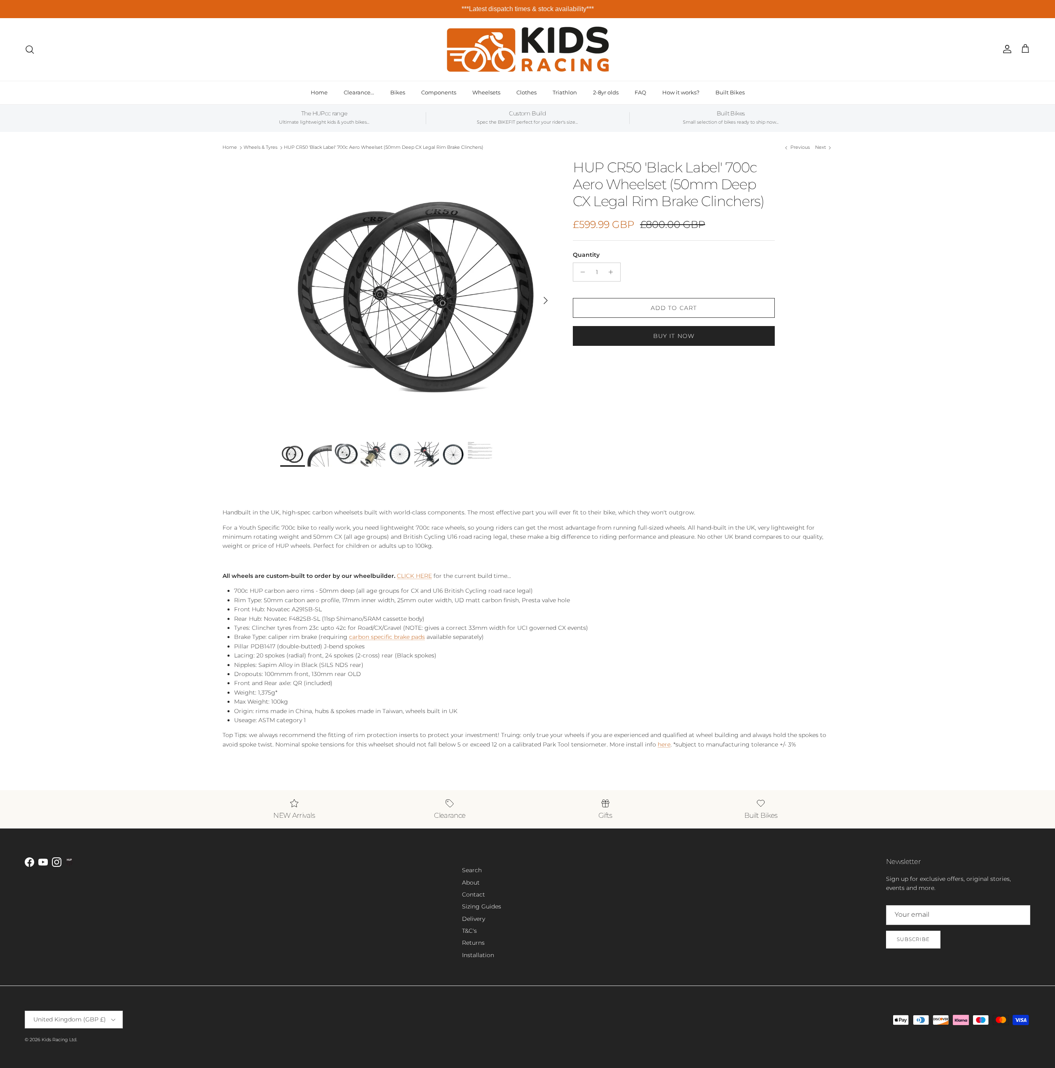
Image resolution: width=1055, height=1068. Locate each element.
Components (438, 92)
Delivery (473, 918)
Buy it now (673, 336)
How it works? (680, 92)
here (664, 744)
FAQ (640, 92)
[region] (527, 9)
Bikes (397, 92)
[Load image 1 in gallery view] (417, 296)
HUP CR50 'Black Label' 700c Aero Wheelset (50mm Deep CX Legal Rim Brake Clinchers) (383, 147)
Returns (473, 942)
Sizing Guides (481, 906)
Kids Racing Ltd (59, 1039)
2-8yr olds (606, 92)
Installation (478, 955)
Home (319, 92)
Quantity (586, 254)
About (471, 882)
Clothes (526, 92)
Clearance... (359, 92)
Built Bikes (730, 92)
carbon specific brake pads (387, 637)
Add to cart (674, 308)
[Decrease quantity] (580, 272)
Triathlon (565, 92)
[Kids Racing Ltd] (527, 49)
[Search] (30, 49)
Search (472, 870)
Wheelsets (486, 92)
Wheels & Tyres (260, 147)
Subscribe (913, 939)
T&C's (469, 930)
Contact (473, 894)
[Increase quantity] (613, 272)
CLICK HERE (414, 576)
